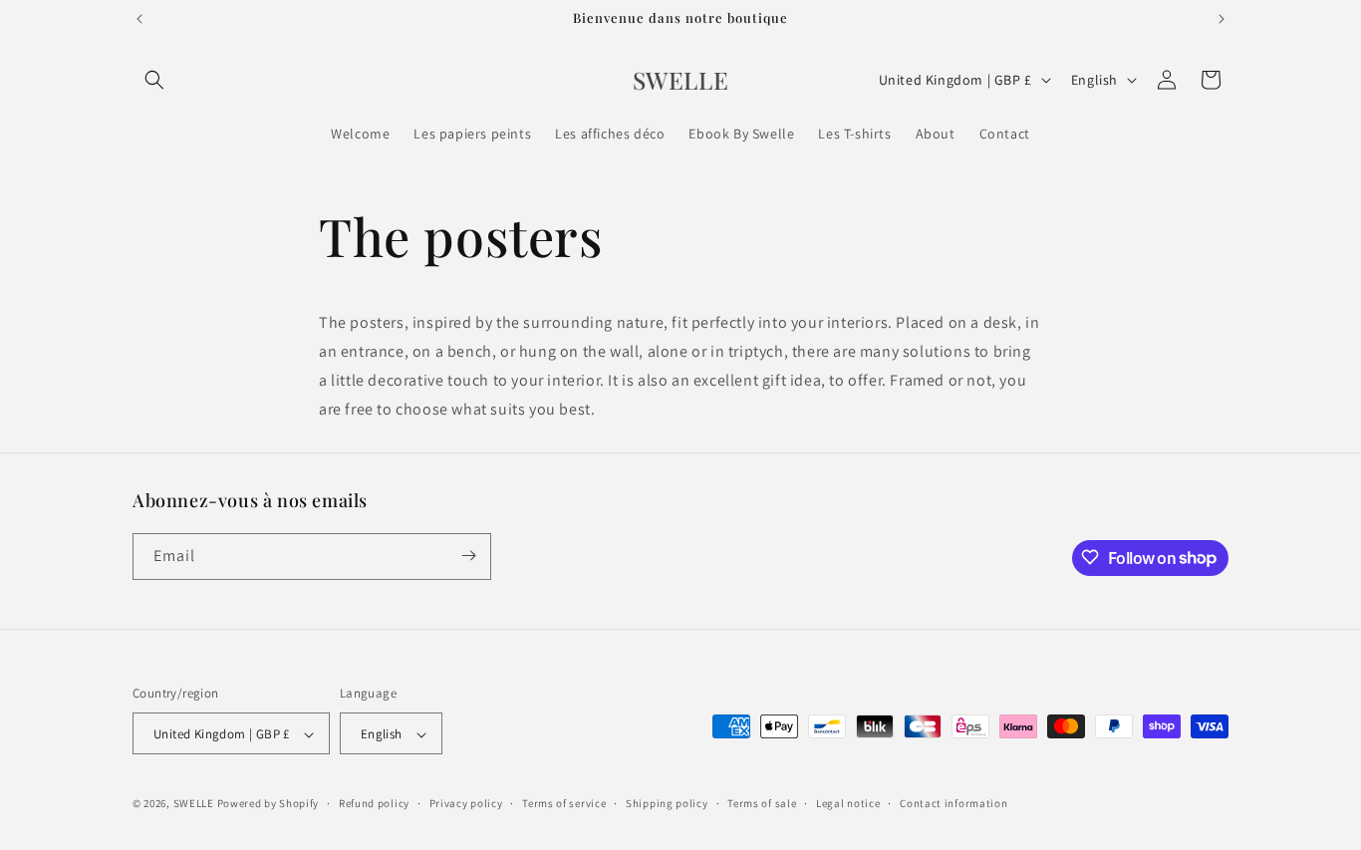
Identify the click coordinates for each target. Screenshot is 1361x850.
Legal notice (848, 803)
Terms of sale (761, 803)
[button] (154, 80)
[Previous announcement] (139, 19)
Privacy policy (466, 803)
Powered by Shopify (268, 804)
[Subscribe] (468, 555)
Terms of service (564, 803)
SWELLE (193, 804)
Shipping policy (667, 803)
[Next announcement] (1221, 19)
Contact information (953, 803)
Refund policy (374, 803)
